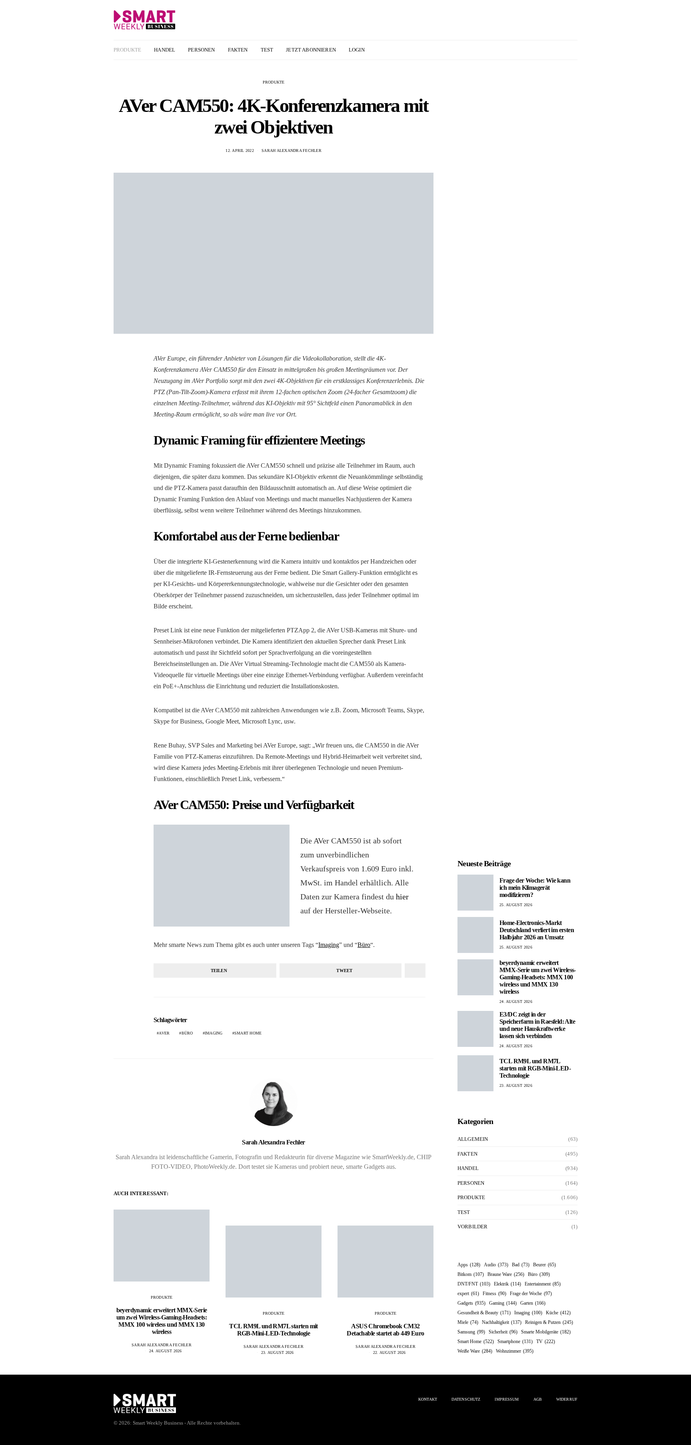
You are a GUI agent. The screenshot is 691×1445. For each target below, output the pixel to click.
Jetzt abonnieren (311, 50)
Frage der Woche (531, 1293)
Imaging (328, 944)
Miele (467, 1322)
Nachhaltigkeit (501, 1322)
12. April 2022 (240, 150)
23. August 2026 (277, 1352)
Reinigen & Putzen (549, 1322)
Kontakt (427, 1399)
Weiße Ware (474, 1351)
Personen (201, 50)
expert (468, 1293)
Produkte (127, 50)
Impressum (507, 1399)
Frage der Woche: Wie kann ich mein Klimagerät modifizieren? (534, 887)
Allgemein (472, 1139)
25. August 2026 (515, 905)
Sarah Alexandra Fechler (292, 150)
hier (402, 896)
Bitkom (470, 1274)
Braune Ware (505, 1274)
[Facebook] (553, 50)
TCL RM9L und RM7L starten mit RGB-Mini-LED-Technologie (273, 1330)
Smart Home (248, 1033)
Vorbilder (472, 1227)
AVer (164, 1033)
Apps (468, 1265)
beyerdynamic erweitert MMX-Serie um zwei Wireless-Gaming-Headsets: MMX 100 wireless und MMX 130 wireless (161, 1321)
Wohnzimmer (514, 1351)
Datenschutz (465, 1399)
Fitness (494, 1293)
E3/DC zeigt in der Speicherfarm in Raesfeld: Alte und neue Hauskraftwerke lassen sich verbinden (537, 1025)
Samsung (471, 1332)
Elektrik (507, 1284)
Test (267, 50)
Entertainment (543, 1284)
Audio (496, 1265)
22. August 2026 (389, 1352)
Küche (558, 1312)
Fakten (238, 50)
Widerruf (566, 1399)
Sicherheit (503, 1332)
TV (545, 1341)
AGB (537, 1399)
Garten (532, 1303)
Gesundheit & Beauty (484, 1312)
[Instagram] (563, 50)
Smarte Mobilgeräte (546, 1332)
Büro (363, 944)
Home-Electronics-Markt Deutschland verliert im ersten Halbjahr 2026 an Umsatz (536, 930)
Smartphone (515, 1341)
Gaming (503, 1303)
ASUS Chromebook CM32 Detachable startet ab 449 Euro (385, 1330)
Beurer (544, 1265)
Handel (164, 50)
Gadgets (471, 1303)
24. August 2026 (165, 1351)
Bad (520, 1265)
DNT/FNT (473, 1284)
